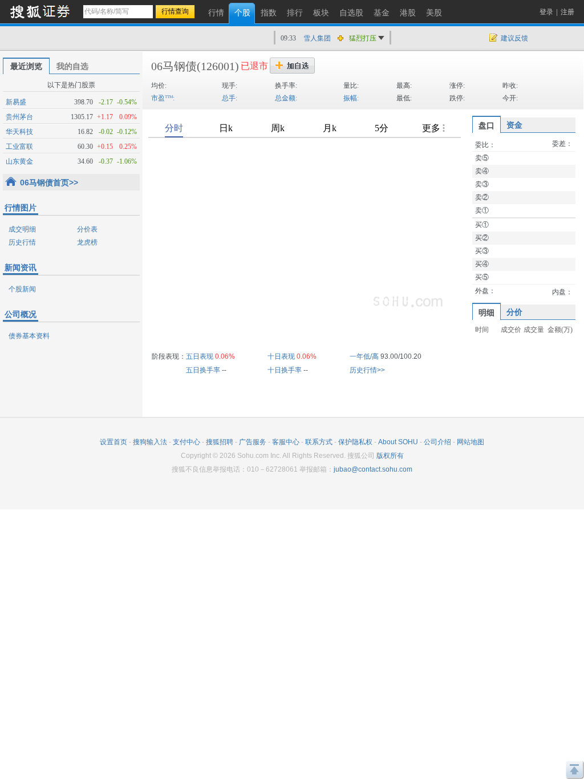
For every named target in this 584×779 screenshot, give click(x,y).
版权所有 (390, 456)
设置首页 (113, 442)
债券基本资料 (29, 336)
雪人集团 (317, 36)
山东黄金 (19, 161)
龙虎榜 (87, 242)
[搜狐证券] (40, 11)
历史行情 (22, 242)
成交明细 (22, 229)
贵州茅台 (19, 117)
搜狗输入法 (150, 442)
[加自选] (292, 66)
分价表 (87, 229)
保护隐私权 (355, 442)
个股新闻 (22, 289)
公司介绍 (437, 442)
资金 (514, 124)
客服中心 (285, 442)
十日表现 (281, 356)
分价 (514, 312)
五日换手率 (203, 370)
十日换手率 (284, 370)
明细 (486, 312)
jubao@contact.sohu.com (373, 469)
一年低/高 (364, 356)
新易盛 (16, 102)
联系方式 (318, 442)
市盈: (163, 98)
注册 (567, 12)
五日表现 (199, 356)
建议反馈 (514, 38)
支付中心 (186, 442)
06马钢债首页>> (49, 182)
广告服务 (252, 442)
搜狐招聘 (219, 442)
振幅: (351, 98)
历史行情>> (367, 370)
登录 (546, 12)
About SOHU (398, 442)
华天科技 (19, 132)
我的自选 (72, 66)
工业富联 (19, 147)
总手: (229, 98)
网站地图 (470, 442)
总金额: (286, 98)
